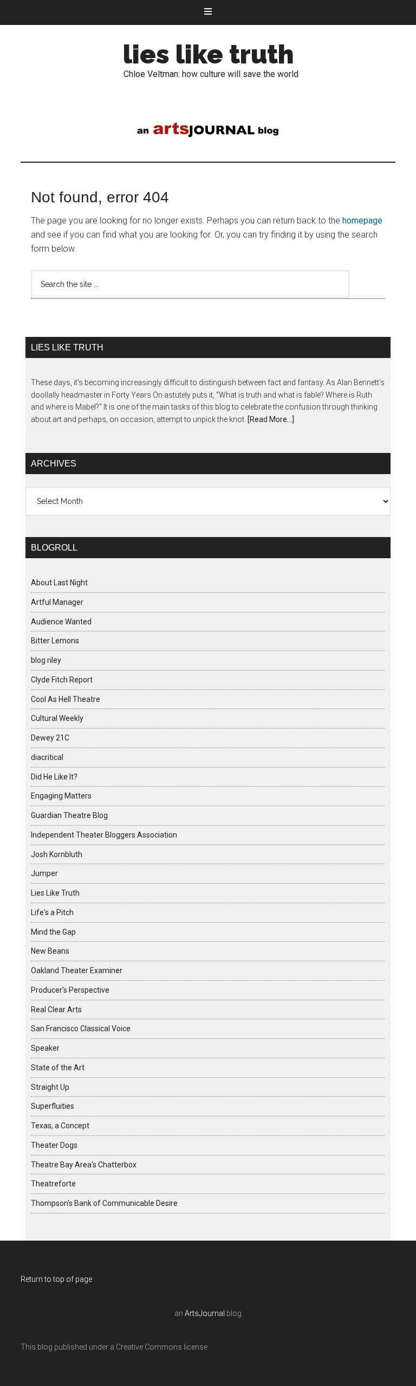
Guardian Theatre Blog (69, 815)
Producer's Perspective (70, 990)
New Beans (50, 951)
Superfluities (52, 1106)
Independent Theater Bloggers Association (104, 835)
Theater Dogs (54, 1145)
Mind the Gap (53, 932)
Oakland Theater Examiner (76, 970)
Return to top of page (56, 1279)
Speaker (45, 1048)
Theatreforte (53, 1183)
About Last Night (59, 582)
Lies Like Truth (55, 893)
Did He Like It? (54, 776)
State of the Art (57, 1067)
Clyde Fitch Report (62, 679)
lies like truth (208, 54)
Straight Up (50, 1087)
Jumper (44, 873)
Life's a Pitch (52, 912)
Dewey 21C (50, 737)
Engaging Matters (61, 795)
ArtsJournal (205, 1313)
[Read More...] (271, 419)
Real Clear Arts (56, 1009)
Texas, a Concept (60, 1125)
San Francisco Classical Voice (81, 1028)
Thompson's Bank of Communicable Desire (104, 1203)
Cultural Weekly (57, 718)
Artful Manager (57, 602)
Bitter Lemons (55, 640)
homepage (362, 220)
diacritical (47, 757)
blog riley (46, 660)
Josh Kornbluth (56, 854)
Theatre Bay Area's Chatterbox (83, 1164)
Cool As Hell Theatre (65, 699)
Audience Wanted (61, 621)
